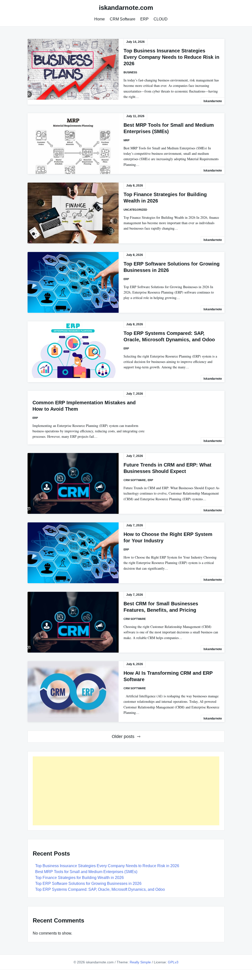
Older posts (123, 736)
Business (130, 72)
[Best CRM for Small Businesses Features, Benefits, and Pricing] (73, 622)
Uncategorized (135, 209)
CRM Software (122, 19)
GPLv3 (173, 962)
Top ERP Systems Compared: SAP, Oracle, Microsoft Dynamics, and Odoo (100, 889)
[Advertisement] (126, 790)
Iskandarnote (213, 101)
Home (99, 19)
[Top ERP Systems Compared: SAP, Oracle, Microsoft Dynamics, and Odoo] (73, 351)
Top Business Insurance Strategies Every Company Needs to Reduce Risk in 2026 (171, 57)
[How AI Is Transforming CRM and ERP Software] (73, 691)
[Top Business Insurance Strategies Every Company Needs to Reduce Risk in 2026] (73, 69)
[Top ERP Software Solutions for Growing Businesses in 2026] (73, 282)
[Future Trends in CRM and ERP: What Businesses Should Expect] (73, 483)
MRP (126, 140)
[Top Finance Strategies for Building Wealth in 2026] (73, 213)
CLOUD (161, 19)
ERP (144, 19)
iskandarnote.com (126, 7)
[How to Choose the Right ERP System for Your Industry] (73, 552)
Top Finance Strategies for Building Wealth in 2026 (79, 878)
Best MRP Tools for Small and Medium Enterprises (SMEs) (86, 872)
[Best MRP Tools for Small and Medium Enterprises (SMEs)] (73, 143)
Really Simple (140, 962)
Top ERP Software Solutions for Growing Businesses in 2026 (88, 883)
